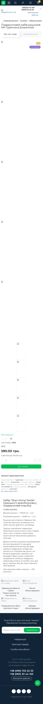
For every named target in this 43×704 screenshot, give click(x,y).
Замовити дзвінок (21, 678)
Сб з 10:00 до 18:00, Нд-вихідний (21, 662)
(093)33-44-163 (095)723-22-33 (28, 8)
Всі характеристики (9, 491)
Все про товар (10, 34)
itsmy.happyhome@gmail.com (22, 665)
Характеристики (30, 34)
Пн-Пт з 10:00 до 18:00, (21, 659)
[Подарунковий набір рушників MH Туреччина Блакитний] (21, 350)
